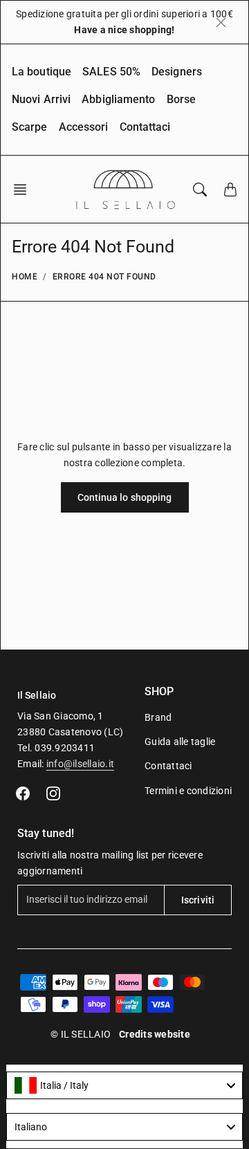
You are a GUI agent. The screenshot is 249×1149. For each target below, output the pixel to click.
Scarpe (30, 127)
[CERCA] (200, 189)
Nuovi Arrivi (41, 99)
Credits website (154, 1034)
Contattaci (145, 127)
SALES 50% (111, 71)
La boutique (41, 71)
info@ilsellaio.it (80, 763)
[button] (24, 189)
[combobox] (124, 1085)
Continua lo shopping (124, 497)
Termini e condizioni (188, 790)
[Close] (221, 22)
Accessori (84, 127)
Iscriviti (197, 900)
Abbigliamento (118, 99)
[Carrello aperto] (230, 189)
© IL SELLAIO (80, 1034)
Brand (158, 717)
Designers (176, 71)
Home (24, 277)
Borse (181, 99)
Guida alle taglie (180, 741)
